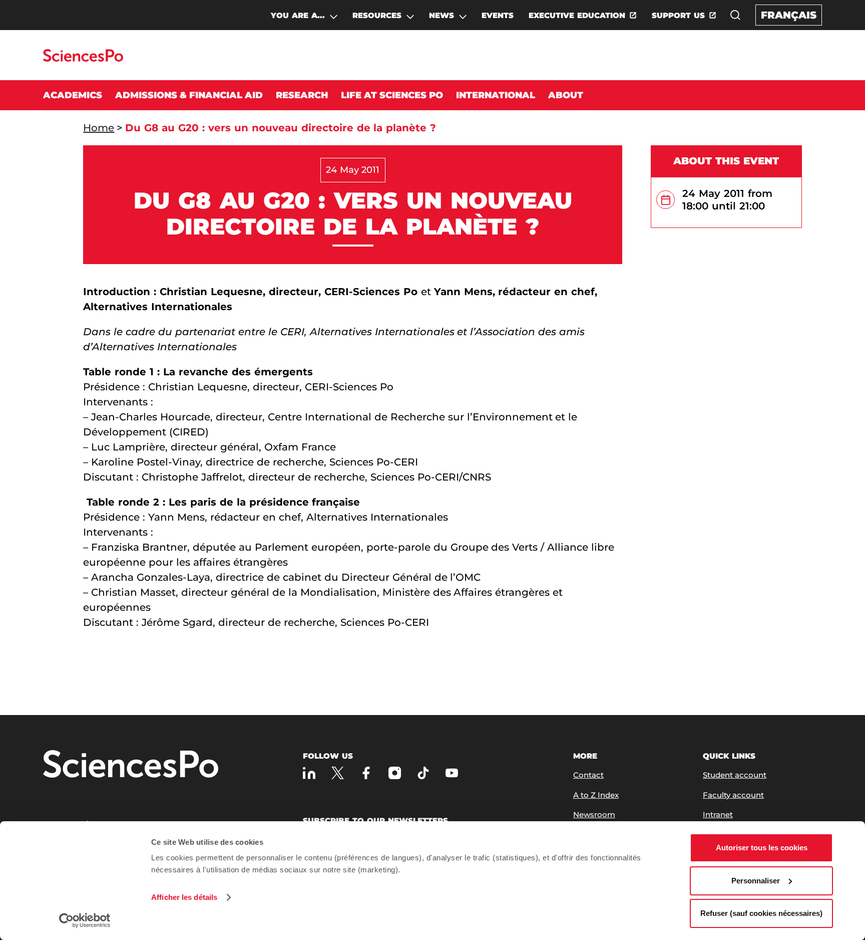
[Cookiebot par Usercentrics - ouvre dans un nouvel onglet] (85, 920)
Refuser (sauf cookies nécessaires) (761, 913)
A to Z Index (596, 795)
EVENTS (498, 15)
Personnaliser (755, 880)
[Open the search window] (735, 15)
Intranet (718, 814)
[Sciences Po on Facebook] (366, 773)
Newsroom (594, 814)
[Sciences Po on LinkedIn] (309, 773)
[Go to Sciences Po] (83, 59)
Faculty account (733, 795)
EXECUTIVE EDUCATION (577, 15)
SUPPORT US (678, 15)
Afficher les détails (184, 897)
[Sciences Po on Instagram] (394, 773)
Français (788, 15)
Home (98, 128)
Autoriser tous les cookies (761, 847)
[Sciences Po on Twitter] (337, 773)
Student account (734, 775)
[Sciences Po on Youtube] (452, 773)
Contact (588, 775)
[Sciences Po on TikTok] (423, 773)
